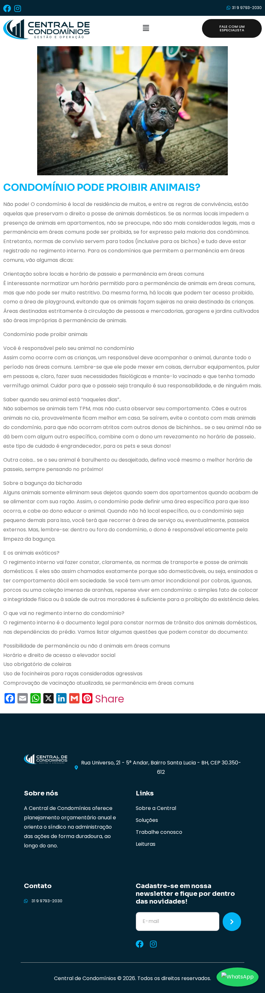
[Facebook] (7, 8)
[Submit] (232, 921)
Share (109, 699)
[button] (145, 28)
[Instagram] (17, 8)
